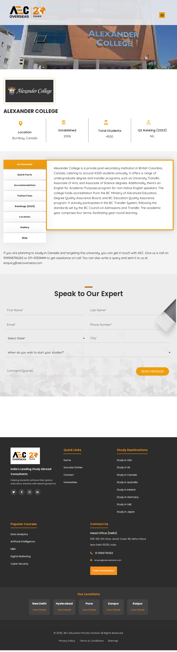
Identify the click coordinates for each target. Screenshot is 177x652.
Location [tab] (24, 216)
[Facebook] (21, 492)
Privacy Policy (67, 641)
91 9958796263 (103, 553)
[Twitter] (14, 492)
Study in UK (123, 467)
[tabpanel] (110, 195)
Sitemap (113, 641)
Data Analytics (19, 534)
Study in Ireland (126, 489)
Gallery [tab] (24, 227)
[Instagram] (29, 492)
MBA (13, 549)
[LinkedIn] (37, 492)
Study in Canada (127, 475)
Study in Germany (128, 497)
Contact (69, 475)
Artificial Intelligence (23, 541)
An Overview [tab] (24, 164)
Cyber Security (19, 563)
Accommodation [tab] (24, 185)
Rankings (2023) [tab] (25, 206)
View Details (39, 609)
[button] (162, 15)
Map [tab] (24, 237)
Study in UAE (124, 504)
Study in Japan (126, 512)
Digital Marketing (21, 556)
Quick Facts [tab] (24, 174)
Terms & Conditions (92, 641)
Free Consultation (103, 570)
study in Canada (47, 253)
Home (67, 460)
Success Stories (73, 467)
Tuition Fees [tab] (24, 195)
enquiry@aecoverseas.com (107, 560)
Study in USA (124, 460)
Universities (70, 482)
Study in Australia (127, 482)
